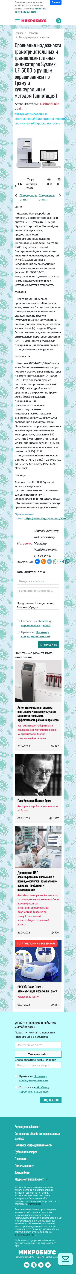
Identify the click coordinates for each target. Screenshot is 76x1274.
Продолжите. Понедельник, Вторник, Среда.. (35, 605)
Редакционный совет (27, 1126)
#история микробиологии (32, 806)
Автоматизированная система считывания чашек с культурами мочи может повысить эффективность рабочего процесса (38, 713)
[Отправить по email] (61, 561)
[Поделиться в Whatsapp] (55, 561)
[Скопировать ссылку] (67, 561)
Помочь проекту (24, 1165)
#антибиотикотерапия (30, 895)
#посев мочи (38, 738)
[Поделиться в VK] (37, 561)
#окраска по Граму (46, 123)
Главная (19, 32)
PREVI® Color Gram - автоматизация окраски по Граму (37, 989)
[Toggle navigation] (17, 21)
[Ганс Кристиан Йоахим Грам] (38, 775)
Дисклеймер (22, 1172)
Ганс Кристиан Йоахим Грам (34, 800)
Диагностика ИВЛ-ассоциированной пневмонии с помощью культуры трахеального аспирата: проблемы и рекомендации (37, 881)
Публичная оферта (26, 1152)
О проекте (21, 1158)
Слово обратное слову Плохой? (35, 1059)
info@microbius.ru (24, 1234)
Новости (33, 32)
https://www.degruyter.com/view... (47, 518)
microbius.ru (35, 1203)
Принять (55, 2)
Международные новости (34, 37)
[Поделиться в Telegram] (49, 561)
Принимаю (33, 1078)
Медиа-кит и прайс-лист (29, 1179)
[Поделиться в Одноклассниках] (43, 561)
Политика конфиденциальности (33, 1145)
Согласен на (34, 1089)
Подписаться (51, 1100)
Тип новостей (37, 1054)
